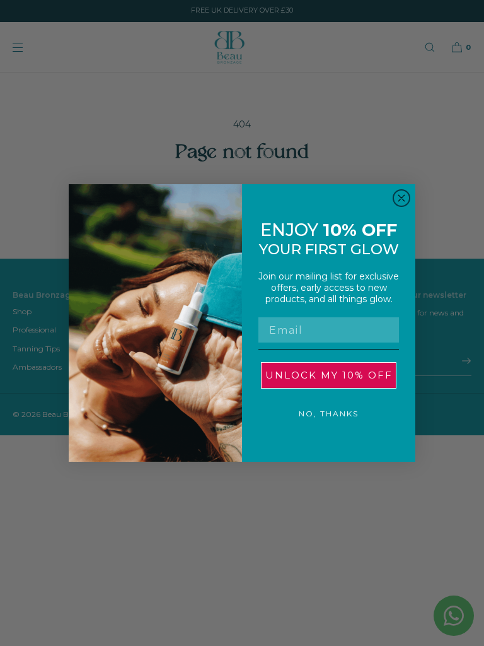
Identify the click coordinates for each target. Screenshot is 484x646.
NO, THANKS (329, 413)
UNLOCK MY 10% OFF (329, 375)
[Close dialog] (401, 198)
